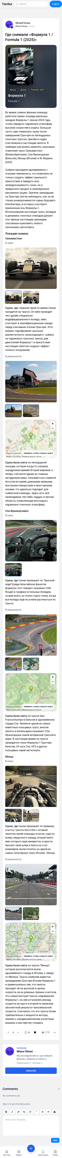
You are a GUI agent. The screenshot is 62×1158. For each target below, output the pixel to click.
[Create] (31, 1148)
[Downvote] (18, 1032)
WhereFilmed (22, 23)
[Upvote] (8, 1032)
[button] (7, 4)
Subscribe (31, 1070)
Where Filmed (21, 26)
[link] (27, 1032)
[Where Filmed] (12, 27)
